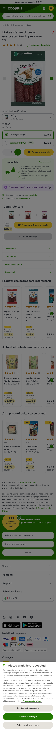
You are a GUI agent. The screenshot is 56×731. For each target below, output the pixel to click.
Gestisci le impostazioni (28, 708)
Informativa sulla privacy (31, 701)
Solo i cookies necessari (28, 725)
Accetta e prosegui (28, 716)
